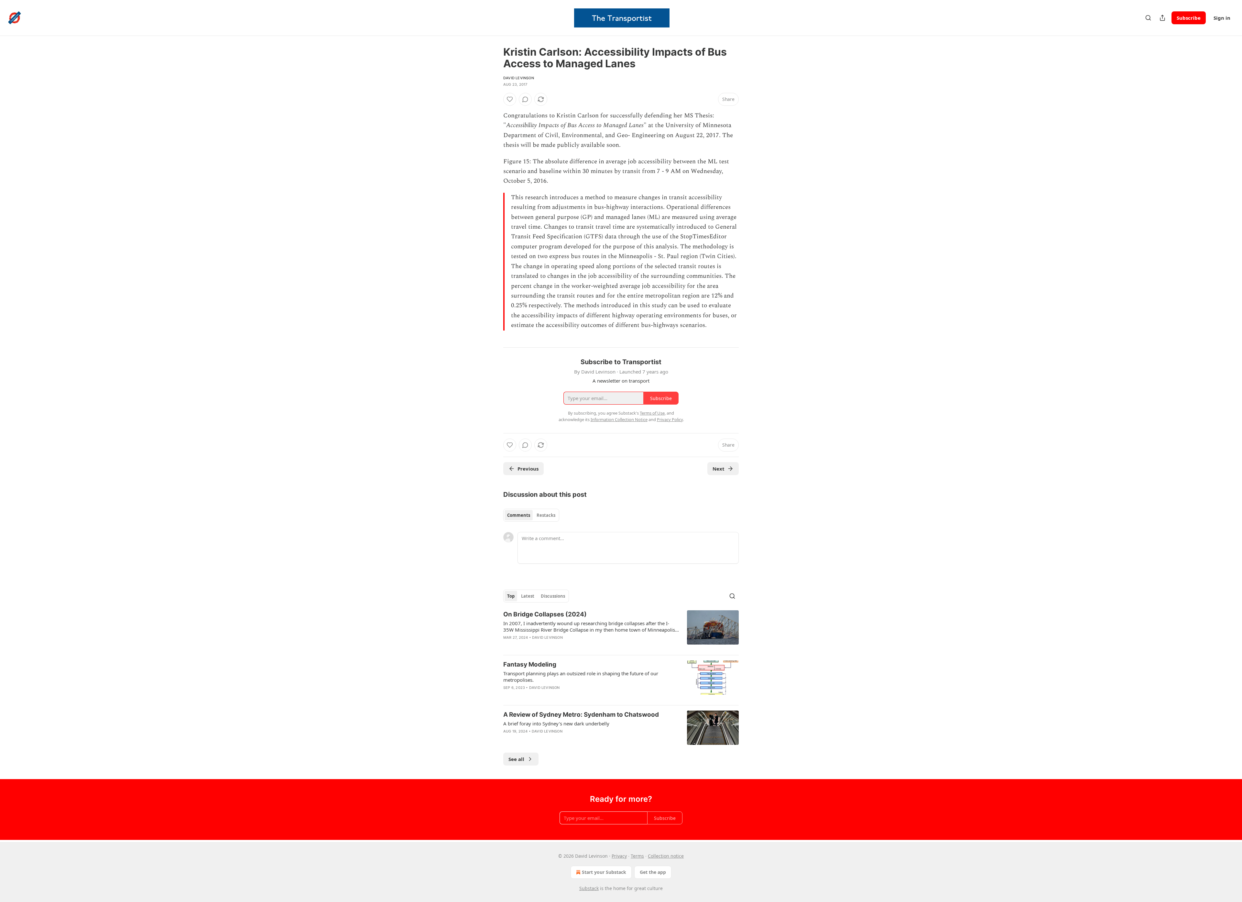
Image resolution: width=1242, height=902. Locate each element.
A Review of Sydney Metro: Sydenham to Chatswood (581, 714)
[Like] (509, 99)
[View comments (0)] (525, 99)
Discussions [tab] (553, 596)
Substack (589, 888)
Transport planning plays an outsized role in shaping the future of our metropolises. (580, 676)
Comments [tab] (518, 515)
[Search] (1148, 17)
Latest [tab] (527, 596)
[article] (621, 630)
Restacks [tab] (546, 515)
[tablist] (531, 515)
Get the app (653, 872)
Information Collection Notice (619, 419)
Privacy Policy (670, 419)
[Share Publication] (1162, 17)
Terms (637, 856)
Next (718, 468)
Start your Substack (604, 872)
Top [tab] (511, 596)
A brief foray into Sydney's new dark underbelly (556, 723)
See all (516, 759)
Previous (528, 468)
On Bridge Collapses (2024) (545, 614)
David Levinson (518, 78)
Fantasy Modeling (529, 664)
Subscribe (1189, 18)
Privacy (619, 856)
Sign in (1222, 18)
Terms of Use (652, 413)
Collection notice (666, 856)
